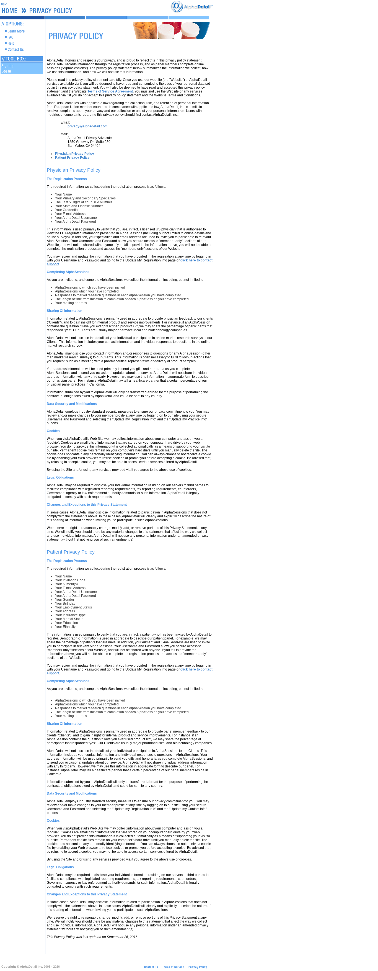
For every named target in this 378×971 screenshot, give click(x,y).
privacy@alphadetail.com (88, 126)
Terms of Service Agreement (110, 91)
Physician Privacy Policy (74, 154)
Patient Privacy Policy (72, 158)
